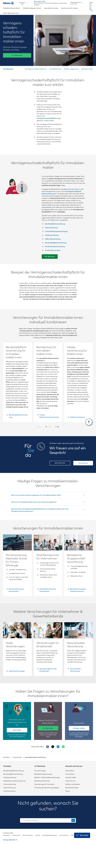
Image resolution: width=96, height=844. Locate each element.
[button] (46, 426)
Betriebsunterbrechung (41, 781)
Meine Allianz (69, 771)
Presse (67, 791)
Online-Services (70, 781)
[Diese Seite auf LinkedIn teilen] (58, 746)
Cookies (37, 835)
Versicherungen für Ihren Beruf (44, 784)
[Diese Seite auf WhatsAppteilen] (63, 746)
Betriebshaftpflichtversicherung (13, 771)
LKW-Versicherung (9, 791)
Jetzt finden (17, 730)
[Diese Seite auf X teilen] (52, 746)
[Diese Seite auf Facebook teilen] (47, 746)
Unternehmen (63, 835)
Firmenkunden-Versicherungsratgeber (46, 788)
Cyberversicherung (9, 788)
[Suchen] (73, 820)
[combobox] (45, 820)
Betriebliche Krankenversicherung (14, 781)
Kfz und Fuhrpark (40, 771)
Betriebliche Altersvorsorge (43, 774)
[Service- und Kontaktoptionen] (82, 835)
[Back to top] (89, 422)
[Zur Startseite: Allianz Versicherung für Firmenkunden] (8, 3)
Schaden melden (70, 777)
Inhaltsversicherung (9, 777)
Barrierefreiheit (28, 835)
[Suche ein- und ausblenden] (91, 10)
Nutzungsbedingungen (49, 835)
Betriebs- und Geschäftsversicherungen (47, 777)
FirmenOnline (69, 774)
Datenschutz (16, 835)
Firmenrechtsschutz (9, 784)
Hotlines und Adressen (72, 784)
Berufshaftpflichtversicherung (13, 774)
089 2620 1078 (39, 1)
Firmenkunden (22, 3)
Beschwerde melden (71, 788)
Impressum (6, 835)
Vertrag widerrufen (9, 840)
